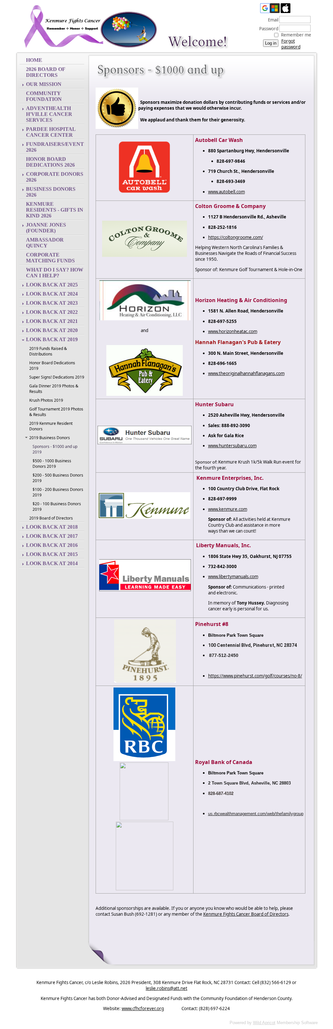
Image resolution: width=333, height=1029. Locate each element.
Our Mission (43, 84)
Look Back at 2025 (52, 284)
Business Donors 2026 (50, 192)
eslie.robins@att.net (166, 988)
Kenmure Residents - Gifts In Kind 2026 (54, 209)
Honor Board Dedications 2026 (50, 162)
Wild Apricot (264, 1022)
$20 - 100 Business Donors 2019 (57, 506)
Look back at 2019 (52, 339)
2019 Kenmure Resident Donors (51, 426)
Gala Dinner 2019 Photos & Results (53, 388)
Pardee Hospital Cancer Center (51, 132)
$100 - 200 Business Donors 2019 (58, 492)
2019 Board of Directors (51, 518)
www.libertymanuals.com (233, 576)
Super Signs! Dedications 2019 (56, 377)
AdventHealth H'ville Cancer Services (49, 114)
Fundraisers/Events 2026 (55, 147)
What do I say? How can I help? (54, 272)
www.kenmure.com (227, 509)
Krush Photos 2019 (46, 400)
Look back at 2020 (52, 330)
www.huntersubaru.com (232, 446)
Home (34, 60)
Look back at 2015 (52, 554)
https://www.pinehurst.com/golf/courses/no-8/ (255, 676)
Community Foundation (44, 96)
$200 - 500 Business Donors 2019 (58, 477)
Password (267, 29)
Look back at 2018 (52, 527)
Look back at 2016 (52, 545)
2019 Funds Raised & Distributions (48, 351)
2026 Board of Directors (45, 72)
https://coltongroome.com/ (235, 237)
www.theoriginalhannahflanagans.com (246, 373)
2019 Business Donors (49, 437)
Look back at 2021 (52, 321)
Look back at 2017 (52, 536)
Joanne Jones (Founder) (46, 227)
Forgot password (290, 44)
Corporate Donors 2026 (54, 177)
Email (271, 20)
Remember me (296, 35)
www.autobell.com (226, 192)
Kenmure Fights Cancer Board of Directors (245, 914)
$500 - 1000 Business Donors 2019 (52, 463)
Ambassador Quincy (45, 242)
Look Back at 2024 (52, 294)
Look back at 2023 (52, 303)
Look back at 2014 (52, 563)
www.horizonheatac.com (232, 331)
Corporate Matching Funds (50, 257)
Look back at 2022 (52, 312)
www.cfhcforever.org (143, 1008)
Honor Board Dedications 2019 (52, 365)
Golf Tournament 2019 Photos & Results (56, 411)
